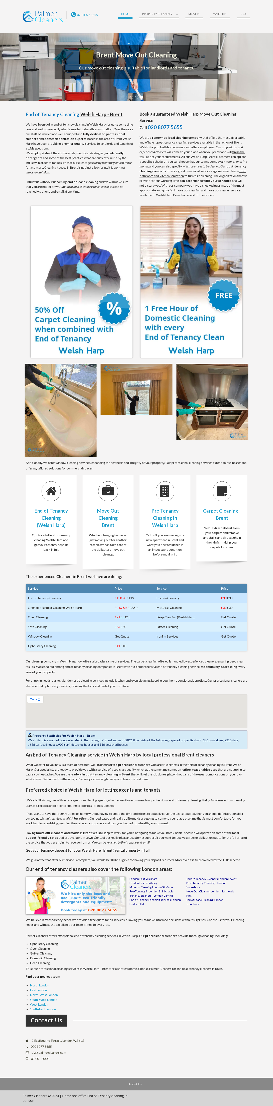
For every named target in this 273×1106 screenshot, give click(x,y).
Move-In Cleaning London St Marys (151, 887)
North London (39, 985)
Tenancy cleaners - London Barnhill (151, 895)
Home (125, 14)
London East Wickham (143, 878)
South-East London (43, 1009)
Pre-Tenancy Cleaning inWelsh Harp (165, 518)
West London (39, 1004)
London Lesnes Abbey (143, 883)
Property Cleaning (157, 14)
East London (38, 990)
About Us (135, 1084)
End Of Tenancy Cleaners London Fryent (211, 878)
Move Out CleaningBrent (108, 518)
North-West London (44, 995)
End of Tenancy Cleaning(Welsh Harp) (51, 518)
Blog (243, 14)
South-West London (43, 999)
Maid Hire (220, 14)
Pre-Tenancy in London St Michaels (151, 891)
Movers (194, 14)
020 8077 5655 (87, 15)
